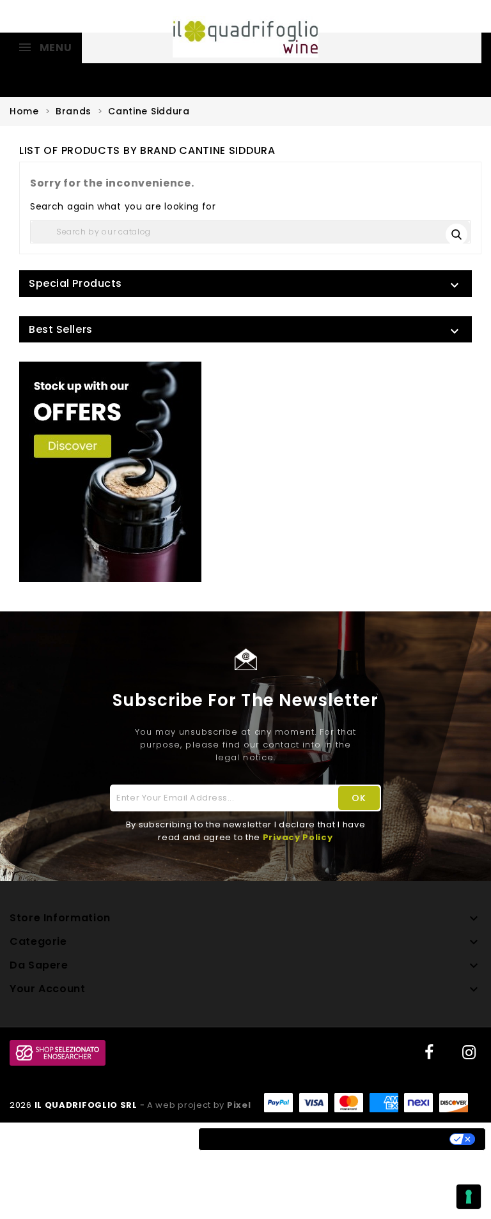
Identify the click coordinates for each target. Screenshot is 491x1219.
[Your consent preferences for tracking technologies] (468, 1196)
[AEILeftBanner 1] (110, 472)
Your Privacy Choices (388, 1139)
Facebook (427, 1053)
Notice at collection (261, 1139)
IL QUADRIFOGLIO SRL (87, 1105)
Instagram (468, 1053)
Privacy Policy (298, 837)
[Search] (458, 233)
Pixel (239, 1105)
